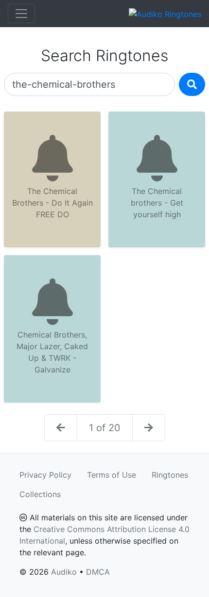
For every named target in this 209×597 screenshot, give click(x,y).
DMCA (98, 572)
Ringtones (170, 475)
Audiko (64, 572)
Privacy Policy (45, 475)
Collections (40, 494)
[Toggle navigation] (21, 13)
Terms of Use (111, 475)
